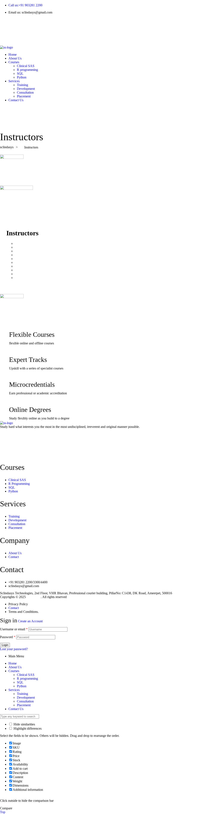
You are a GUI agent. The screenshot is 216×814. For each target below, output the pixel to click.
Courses (13, 671)
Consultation (25, 701)
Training (22, 693)
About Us (15, 667)
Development (26, 697)
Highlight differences (27, 728)
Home (12, 663)
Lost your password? (14, 649)
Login (5, 645)
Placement (24, 705)
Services (14, 690)
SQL (20, 682)
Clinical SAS (25, 675)
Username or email (14, 629)
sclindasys (34, 597)
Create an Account (30, 621)
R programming (27, 678)
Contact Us (15, 709)
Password (7, 637)
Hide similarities (24, 724)
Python (21, 686)
